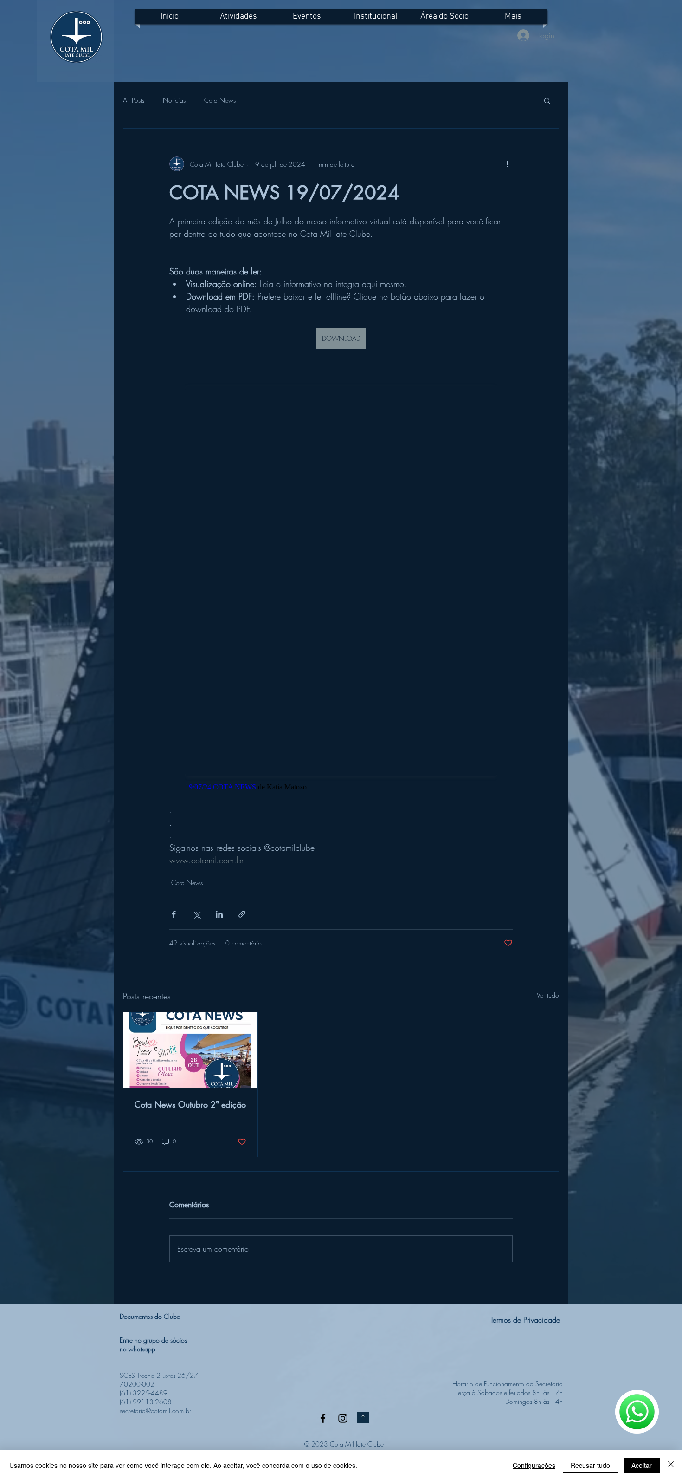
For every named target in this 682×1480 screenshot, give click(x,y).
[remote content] (341, 582)
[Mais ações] (507, 164)
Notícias (174, 100)
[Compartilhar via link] (242, 914)
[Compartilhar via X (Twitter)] (196, 914)
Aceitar (641, 1465)
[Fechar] (670, 1465)
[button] (547, 100)
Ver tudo (548, 995)
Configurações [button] (534, 1465)
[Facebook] (323, 1418)
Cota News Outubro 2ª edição (190, 1104)
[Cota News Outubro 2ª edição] (190, 1050)
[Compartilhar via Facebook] (173, 914)
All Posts (133, 100)
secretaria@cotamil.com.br (155, 1410)
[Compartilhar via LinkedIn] (219, 914)
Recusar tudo (590, 1465)
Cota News (220, 100)
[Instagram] (343, 1418)
